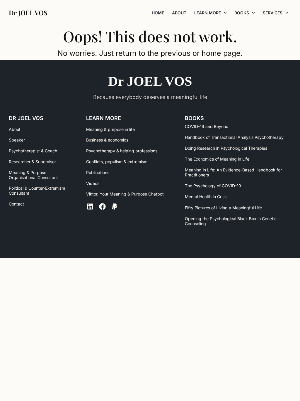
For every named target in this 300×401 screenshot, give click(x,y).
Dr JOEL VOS (150, 81)
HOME (158, 12)
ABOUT (179, 12)
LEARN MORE (207, 12)
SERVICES (272, 12)
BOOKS (241, 12)
